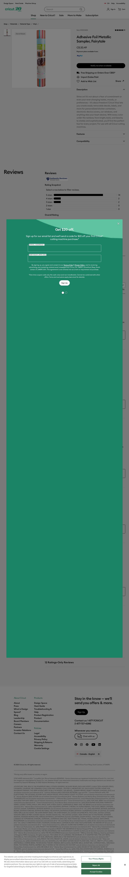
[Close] (118, 223)
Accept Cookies (96, 872)
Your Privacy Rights (96, 859)
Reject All (96, 865)
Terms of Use (68, 265)
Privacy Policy (80, 265)
